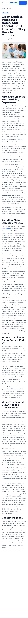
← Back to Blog (6, 8)
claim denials (6, 228)
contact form (6, 541)
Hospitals (5, 13)
